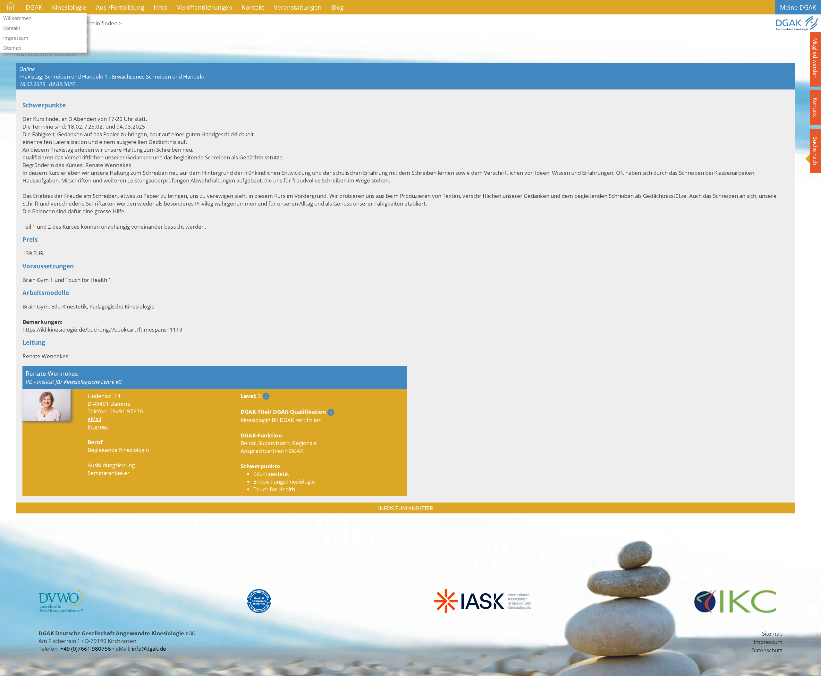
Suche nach (815, 151)
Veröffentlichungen (204, 7)
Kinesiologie (69, 7)
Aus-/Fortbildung (120, 7)
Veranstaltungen (298, 7)
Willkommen (17, 18)
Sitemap (12, 48)
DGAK (34, 7)
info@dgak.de (149, 648)
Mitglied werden (815, 58)
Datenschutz (767, 650)
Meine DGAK (798, 7)
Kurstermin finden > (97, 23)
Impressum (15, 38)
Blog (337, 7)
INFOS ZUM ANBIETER (405, 508)
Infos (160, 7)
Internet (98, 426)
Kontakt (11, 28)
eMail (94, 419)
